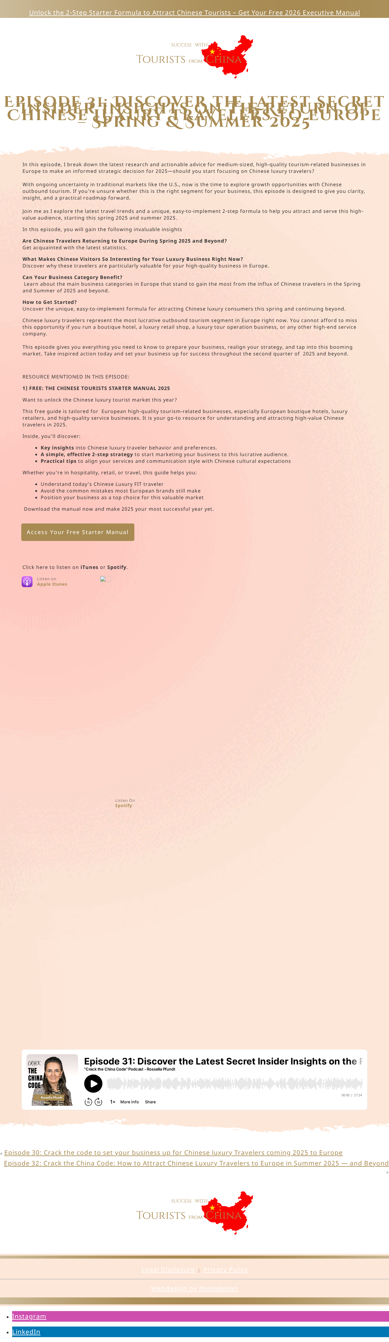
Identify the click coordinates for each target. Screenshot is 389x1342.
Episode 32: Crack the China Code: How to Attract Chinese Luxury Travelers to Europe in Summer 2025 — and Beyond (196, 1163)
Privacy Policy (225, 1269)
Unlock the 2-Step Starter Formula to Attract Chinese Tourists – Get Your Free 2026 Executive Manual (194, 12)
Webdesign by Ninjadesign (194, 1288)
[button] (29, 1316)
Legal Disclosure (168, 1269)
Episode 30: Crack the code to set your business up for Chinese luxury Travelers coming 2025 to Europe (173, 1152)
